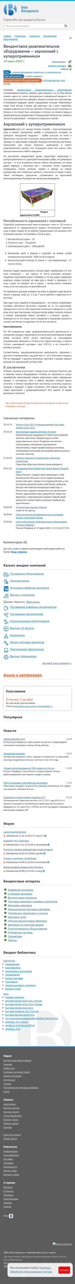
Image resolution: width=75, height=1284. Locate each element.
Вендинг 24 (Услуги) (22, 628)
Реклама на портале (38, 1262)
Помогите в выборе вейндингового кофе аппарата (28, 849)
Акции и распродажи (22, 675)
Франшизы (33, 602)
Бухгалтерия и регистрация (18, 971)
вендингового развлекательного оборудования (44, 89)
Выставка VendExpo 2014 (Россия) (22, 1011)
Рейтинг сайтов (10, 1123)
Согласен (64, 1270)
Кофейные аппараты (20, 890)
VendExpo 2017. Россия (16, 1021)
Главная (7, 36)
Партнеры (8, 1194)
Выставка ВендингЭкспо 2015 (20, 1014)
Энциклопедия (12, 974)
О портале (8, 1191)
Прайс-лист (9, 1068)
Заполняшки (9, 1104)
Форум (8, 823)
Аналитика (34, 36)
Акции (6, 1091)
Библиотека (9, 960)
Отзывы (7, 1083)
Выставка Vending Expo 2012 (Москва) (23, 1004)
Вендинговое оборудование (17, 1060)
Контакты (8, 1187)
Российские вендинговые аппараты (20, 1087)
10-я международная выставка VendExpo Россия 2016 (31, 1018)
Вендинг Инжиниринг (23, 656)
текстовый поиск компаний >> (57, 663)
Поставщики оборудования (27, 573)
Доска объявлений (12, 1115)
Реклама (7, 1202)
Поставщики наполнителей (26, 614)
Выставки (8, 1159)
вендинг (44, 1252)
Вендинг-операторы (22, 594)
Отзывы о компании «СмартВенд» (19, 858)
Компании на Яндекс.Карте (16, 1072)
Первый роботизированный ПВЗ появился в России (28, 768)
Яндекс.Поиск (10, 1138)
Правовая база (12, 964)
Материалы (20, 36)
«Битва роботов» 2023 (14, 739)
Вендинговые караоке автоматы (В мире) (36, 431)
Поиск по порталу (12, 1134)
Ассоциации (17, 635)
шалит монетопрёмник (14, 831)
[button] (19, 551)
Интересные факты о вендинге (20, 985)
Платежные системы (20, 932)
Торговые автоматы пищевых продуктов (32, 901)
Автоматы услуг (17, 917)
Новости (9, 730)
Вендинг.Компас (11, 1108)
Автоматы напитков (20, 905)
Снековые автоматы (20, 893)
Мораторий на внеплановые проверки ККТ (24, 797)
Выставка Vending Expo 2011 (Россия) (23, 1000)
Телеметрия (15, 936)
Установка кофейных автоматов (29, 587)
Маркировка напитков (14, 753)
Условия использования (15, 1262)
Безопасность (10, 1166)
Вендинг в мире (13, 988)
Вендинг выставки (14, 978)
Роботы (12, 940)
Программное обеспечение (27, 649)
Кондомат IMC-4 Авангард (16, 840)
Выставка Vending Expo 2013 (19, 1007)
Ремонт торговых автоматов (27, 642)
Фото (6, 993)
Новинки (7, 1064)
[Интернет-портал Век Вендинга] (37, 10)
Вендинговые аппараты (21, 881)
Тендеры (7, 1127)
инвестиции (38, 72)
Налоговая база (12, 967)
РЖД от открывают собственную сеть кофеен (25, 782)
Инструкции (9, 1079)
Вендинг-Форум (11, 1111)
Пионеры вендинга (14, 997)
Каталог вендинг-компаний (24, 565)
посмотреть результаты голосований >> (32, 706)
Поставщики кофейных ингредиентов (33, 607)
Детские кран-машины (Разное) (31, 507)
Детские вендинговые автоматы (27, 921)
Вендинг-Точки (10, 1119)
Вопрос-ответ (10, 1170)
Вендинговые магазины (22, 897)
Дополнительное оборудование (29, 621)
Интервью (8, 1162)
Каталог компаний (12, 1075)
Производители (19, 580)
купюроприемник (53, 72)
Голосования (15, 691)
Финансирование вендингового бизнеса (23, 867)
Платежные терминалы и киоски (28, 913)
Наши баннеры (10, 1198)
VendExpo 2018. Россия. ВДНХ (20, 1025)
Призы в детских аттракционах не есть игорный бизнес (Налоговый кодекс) (39, 516)
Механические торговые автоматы (29, 909)
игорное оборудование (22, 72)
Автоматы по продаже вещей (26, 924)
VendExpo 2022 (12, 1028)
